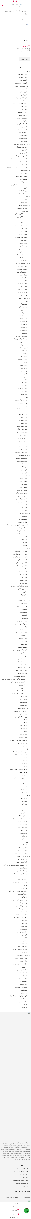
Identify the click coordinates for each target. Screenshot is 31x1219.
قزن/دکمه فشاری (23, 455)
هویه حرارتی (23, 141)
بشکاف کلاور (23, 182)
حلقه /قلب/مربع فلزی (21, 821)
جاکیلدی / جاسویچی (21, 606)
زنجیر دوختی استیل (21, 908)
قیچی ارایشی (23, 481)
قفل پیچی (24, 926)
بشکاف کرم (23, 179)
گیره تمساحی (23, 612)
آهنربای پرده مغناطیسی (20, 83)
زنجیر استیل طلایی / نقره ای (19, 900)
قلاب (25, 536)
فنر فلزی (24, 1007)
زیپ (27, 397)
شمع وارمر (24, 967)
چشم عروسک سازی (21, 632)
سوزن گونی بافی (22, 446)
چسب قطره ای (23, 243)
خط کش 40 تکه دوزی (19, 676)
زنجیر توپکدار (23, 903)
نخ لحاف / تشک (23, 786)
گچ (26, 597)
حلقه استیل (24, 885)
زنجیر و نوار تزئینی (23, 347)
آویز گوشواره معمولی (21, 862)
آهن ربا (26, 71)
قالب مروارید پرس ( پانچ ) (20, 286)
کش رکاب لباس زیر (21, 571)
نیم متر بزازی (23, 705)
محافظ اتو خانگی (22, 132)
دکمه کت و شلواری (21, 336)
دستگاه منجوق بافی (21, 533)
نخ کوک (25, 783)
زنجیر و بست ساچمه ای (20, 917)
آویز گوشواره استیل (21, 859)
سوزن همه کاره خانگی (21, 452)
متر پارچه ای (23, 699)
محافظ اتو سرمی (22, 135)
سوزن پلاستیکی (22, 414)
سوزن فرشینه (23, 443)
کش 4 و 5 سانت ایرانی (20, 563)
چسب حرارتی (23, 234)
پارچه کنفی (24, 798)
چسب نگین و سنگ (22, 254)
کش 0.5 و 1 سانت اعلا (21, 551)
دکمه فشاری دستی (21, 458)
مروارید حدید (23, 746)
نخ (27, 749)
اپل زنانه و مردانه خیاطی (20, 94)
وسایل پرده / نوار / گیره (22, 955)
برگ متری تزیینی (22, 978)
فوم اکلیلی (24, 641)
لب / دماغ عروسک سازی (20, 650)
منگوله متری (23, 376)
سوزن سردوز (23, 440)
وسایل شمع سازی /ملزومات (20, 964)
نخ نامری (24, 792)
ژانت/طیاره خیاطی (22, 118)
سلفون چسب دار (22, 638)
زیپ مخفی (25, 406)
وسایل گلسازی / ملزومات (21, 969)
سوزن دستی (23, 435)
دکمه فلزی (24, 333)
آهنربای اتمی (23, 80)
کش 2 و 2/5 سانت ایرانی (20, 557)
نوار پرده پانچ (23, 961)
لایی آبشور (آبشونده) (21, 161)
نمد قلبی (24, 810)
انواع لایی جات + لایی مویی (21, 144)
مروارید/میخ (23, 295)
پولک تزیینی (23, 626)
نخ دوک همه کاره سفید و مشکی (18, 769)
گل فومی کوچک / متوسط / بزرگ (18, 996)
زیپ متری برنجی (22, 403)
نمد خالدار (24, 804)
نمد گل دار (24, 812)
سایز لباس (24, 121)
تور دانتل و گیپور (22, 359)
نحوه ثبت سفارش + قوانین (21, 1171)
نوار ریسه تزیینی (22, 391)
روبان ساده (24, 368)
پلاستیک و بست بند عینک (20, 874)
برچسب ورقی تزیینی (21, 621)
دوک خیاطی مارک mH (21, 754)
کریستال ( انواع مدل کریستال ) (18, 740)
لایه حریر (24, 150)
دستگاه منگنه (23, 275)
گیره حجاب (24, 943)
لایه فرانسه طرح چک (21, 156)
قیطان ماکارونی (22, 519)
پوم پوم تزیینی (23, 629)
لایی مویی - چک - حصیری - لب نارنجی (16, 167)
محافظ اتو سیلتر (22, 138)
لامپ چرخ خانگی (22, 126)
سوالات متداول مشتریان (21, 1183)
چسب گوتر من (23, 249)
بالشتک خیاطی (23, 100)
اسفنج (25, 975)
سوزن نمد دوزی (22, 827)
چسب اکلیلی (23, 228)
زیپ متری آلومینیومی (21, 400)
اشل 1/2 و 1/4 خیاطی (21, 670)
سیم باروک (24, 990)
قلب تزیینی (24, 644)
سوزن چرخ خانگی (22, 429)
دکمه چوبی (24, 310)
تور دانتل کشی (23, 356)
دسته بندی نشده (23, 298)
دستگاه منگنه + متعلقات (21, 263)
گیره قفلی (24, 615)
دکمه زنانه (24, 313)
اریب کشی (24, 350)
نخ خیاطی (24, 757)
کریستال (24, 935)
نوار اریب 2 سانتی (22, 850)
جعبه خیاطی (25, 211)
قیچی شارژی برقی (22, 501)
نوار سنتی (24, 394)
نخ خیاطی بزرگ (22, 760)
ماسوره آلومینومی (22, 658)
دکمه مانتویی (23, 342)
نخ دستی (24, 766)
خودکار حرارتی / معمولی (20, 711)
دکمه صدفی (23, 327)
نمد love (24, 801)
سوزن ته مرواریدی (22, 426)
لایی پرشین (24, 164)
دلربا (25, 731)
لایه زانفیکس (23, 153)
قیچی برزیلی (23, 487)
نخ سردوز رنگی (23, 775)
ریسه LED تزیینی (22, 635)
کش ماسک (24, 577)
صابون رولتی (23, 594)
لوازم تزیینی (25, 618)
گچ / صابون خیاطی (23, 589)
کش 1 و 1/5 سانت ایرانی (20, 554)
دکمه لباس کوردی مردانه (20, 339)
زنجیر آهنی (24, 897)
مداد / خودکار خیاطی (22, 708)
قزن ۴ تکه (24, 467)
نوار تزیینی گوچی (22, 388)
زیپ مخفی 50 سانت (21, 408)
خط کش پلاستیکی (22, 673)
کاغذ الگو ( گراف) (22, 124)
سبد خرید (25, 1186)
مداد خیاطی (23, 714)
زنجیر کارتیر (23, 911)
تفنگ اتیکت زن (23, 109)
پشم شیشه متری (22, 193)
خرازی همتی (17, 1197)
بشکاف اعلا (24, 173)
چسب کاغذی (23, 246)
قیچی (26, 475)
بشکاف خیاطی (24, 170)
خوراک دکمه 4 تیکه (22, 269)
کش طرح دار (23, 574)
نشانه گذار (24, 653)
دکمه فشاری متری (22, 461)
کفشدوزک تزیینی (22, 647)
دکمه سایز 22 (23, 315)
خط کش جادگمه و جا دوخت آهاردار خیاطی (13, 679)
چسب (26, 219)
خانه (28, 11)
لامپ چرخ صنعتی (22, 129)
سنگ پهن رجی (23, 734)
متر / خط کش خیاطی (22, 667)
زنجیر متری (24, 371)
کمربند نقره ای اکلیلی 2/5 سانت (19, 586)
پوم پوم (25, 353)
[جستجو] (1, 5)
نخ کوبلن (24, 839)
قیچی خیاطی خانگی (21, 493)
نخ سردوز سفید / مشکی (20, 778)
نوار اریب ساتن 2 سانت (20, 853)
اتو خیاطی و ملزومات (21, 97)
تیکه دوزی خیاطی (23, 205)
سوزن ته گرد (23, 423)
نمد (27, 795)
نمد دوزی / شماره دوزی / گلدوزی (19, 818)
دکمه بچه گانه (23, 304)
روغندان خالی (23, 115)
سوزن (26, 411)
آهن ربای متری (23, 77)
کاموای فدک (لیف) (22, 539)
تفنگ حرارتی (24, 196)
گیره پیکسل (23, 609)
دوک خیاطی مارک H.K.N (20, 751)
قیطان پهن (24, 516)
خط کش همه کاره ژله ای (18, 693)
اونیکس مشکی (23, 728)
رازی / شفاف (23, 257)
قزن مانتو (24, 469)
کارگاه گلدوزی (23, 833)
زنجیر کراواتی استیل (21, 914)
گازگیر (25, 940)
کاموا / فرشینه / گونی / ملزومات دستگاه (17, 525)
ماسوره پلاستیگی (22, 661)
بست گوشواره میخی (21, 871)
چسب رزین (24, 240)
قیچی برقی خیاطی (22, 490)
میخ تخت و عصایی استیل (20, 946)
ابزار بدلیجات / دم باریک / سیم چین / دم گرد (15, 865)
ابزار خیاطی (23, 92)
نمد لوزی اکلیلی (22, 815)
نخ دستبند (24, 763)
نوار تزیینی (24, 385)
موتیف (25, 545)
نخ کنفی (24, 781)
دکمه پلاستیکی (23, 307)
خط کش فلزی (23, 696)
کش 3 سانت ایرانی (21, 560)
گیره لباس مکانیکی (21, 292)
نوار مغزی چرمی (22, 522)
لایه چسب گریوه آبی (21, 147)
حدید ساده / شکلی (22, 879)
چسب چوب (24, 231)
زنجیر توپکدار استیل (21, 906)
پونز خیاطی (24, 106)
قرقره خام (24, 830)
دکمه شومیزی (23, 324)
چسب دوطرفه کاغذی (21, 237)
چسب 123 (24, 222)
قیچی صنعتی (23, 504)
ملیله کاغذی (23, 999)
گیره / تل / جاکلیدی (23, 600)
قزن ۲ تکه (24, 464)
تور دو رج (24, 362)
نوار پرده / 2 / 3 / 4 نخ (21, 958)
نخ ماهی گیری (23, 789)
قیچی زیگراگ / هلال (21, 499)
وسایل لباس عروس (23, 1001)
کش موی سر (23, 583)
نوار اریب (25, 842)
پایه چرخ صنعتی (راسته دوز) (19, 103)
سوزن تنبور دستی (22, 420)
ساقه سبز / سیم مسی (21, 987)
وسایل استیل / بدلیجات (22, 856)
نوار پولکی (24, 382)
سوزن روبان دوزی (22, 438)
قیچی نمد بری (23, 510)
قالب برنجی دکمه (22, 281)
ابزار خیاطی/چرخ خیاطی (21, 86)
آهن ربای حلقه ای (22, 74)
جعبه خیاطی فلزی (22, 217)
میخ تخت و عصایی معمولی (19, 949)
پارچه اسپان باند (22, 190)
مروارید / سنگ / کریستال (21, 717)
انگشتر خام (24, 603)
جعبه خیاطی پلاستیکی (21, 214)
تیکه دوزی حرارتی (22, 208)
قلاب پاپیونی (23, 929)
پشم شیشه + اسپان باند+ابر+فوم (19, 185)
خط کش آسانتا (21, 690)
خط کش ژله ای (22, 687)
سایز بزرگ (24, 199)
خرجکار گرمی (23, 888)
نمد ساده (24, 807)
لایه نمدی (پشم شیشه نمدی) (19, 158)
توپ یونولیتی (23, 984)
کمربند (25, 374)
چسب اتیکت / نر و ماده (20, 225)
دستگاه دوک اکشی (22, 528)
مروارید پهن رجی (22, 743)
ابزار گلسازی (23, 972)
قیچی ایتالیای (23, 484)
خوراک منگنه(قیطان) (21, 272)
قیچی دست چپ (22, 496)
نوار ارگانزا (24, 379)
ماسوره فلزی (23, 664)
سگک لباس (24, 278)
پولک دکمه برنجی (22, 266)
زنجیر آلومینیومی (22, 894)
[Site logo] (15, 5)
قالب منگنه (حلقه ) (22, 289)
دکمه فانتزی (23, 330)
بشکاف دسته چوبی (21, 176)
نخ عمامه (24, 836)
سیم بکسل (24, 920)
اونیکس (25, 719)
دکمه (27, 301)
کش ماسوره (23, 580)
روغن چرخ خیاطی (22, 112)
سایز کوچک (24, 202)
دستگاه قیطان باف (22, 531)
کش (27, 548)
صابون (25, 592)
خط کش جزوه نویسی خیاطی (19, 682)
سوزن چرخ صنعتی (22, 432)
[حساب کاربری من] (5, 5)
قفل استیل (24, 923)
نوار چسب (24, 260)
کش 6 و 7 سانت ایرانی (20, 565)
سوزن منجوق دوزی (21, 449)
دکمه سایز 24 (23, 318)
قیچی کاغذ (24, 507)
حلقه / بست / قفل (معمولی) (19, 882)
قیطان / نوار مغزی (23, 513)
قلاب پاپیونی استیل (22, 932)
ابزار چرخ (24, 89)
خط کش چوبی (23, 685)
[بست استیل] (23, 29)
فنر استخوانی (23, 1004)
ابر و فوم (24, 188)
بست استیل (23, 868)
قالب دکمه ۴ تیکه (22, 283)
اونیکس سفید (23, 722)
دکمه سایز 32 (23, 321)
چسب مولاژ (23, 251)
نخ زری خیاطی (23, 772)
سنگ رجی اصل (23, 737)
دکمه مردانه (23, 344)
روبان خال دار (23, 365)
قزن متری (24, 472)
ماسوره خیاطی (24, 656)
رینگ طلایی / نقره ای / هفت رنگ (18, 891)
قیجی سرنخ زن (23, 478)
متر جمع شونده (23, 702)
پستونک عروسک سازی (21, 624)
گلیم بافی (24, 542)
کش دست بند (23, 568)
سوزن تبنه (24, 417)
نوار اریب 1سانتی (22, 847)
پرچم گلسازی (23, 981)
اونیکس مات (23, 725)
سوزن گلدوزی (23, 824)
